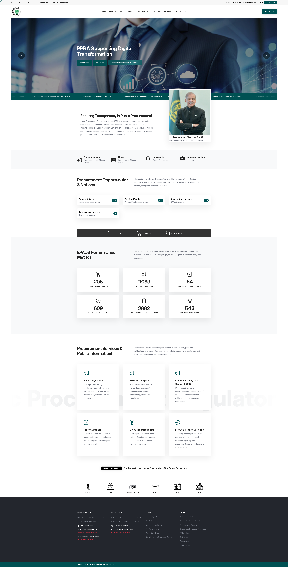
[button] (21, 55)
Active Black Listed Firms (190, 517)
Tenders (157, 11)
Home (103, 11)
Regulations (184, 541)
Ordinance (184, 537)
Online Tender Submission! (58, 2)
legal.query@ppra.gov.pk (89, 536)
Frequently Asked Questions (157, 517)
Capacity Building (144, 11)
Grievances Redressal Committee (193, 529)
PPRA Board (150, 521)
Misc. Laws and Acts (154, 525)
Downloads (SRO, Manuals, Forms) (159, 537)
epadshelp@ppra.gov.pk (124, 529)
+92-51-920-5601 (235, 2)
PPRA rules (184, 533)
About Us (113, 11)
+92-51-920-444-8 (87, 526)
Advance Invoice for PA (236, 96)
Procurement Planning (188, 525)
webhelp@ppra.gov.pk (254, 2)
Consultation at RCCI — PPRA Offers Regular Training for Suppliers (121, 96)
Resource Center (170, 11)
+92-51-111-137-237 (122, 526)
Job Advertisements (153, 529)
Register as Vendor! (111, 468)
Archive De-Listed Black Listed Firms (194, 521)
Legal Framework (126, 11)
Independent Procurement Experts (68, 96)
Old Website (270, 2)
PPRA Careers (185, 545)
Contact (183, 11)
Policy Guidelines (152, 533)
